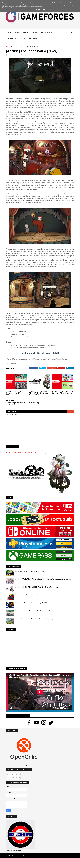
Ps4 (29, 38)
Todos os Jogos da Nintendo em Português (29, 571)
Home (9, 32)
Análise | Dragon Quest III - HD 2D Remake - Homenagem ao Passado (39, 619)
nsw (17, 46)
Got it (45, 9)
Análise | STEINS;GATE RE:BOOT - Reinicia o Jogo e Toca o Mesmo (39, 393)
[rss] (73, 855)
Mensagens (12, 774)
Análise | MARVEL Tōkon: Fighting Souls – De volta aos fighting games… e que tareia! (43, 579)
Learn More (37, 9)
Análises (26, 32)
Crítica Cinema (46, 32)
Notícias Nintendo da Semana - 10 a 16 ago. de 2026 (62, 393)
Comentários (12, 777)
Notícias (17, 32)
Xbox (35, 38)
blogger (70, 411)
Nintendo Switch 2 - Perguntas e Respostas (29, 595)
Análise (13, 46)
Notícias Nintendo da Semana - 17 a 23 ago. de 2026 (16, 393)
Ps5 (24, 38)
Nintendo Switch (13, 38)
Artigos (35, 32)
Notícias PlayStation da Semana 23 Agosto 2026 (31, 603)
